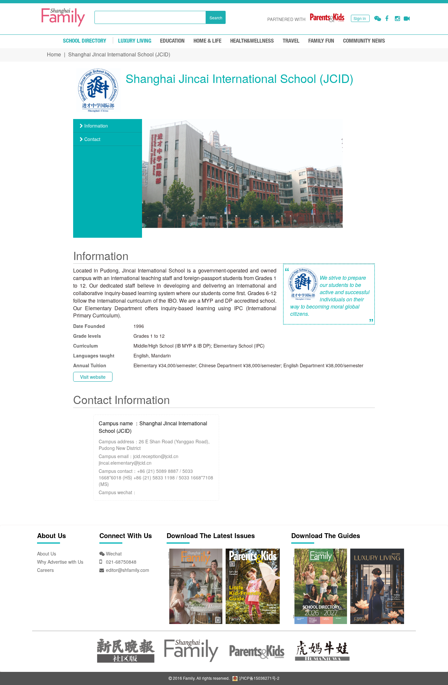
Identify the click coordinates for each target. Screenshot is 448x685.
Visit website (93, 376)
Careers (45, 570)
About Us (46, 553)
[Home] (63, 17)
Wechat (113, 553)
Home (54, 54)
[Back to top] (426, 663)
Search (216, 17)
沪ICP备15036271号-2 (258, 678)
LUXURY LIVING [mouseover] (134, 41)
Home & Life (207, 41)
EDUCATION (172, 41)
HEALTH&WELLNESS (252, 41)
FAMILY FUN (321, 41)
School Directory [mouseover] (84, 41)
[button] (377, 18)
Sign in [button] (360, 18)
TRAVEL (291, 41)
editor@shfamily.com (127, 570)
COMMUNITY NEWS (364, 41)
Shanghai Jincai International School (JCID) (119, 54)
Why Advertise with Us (60, 561)
